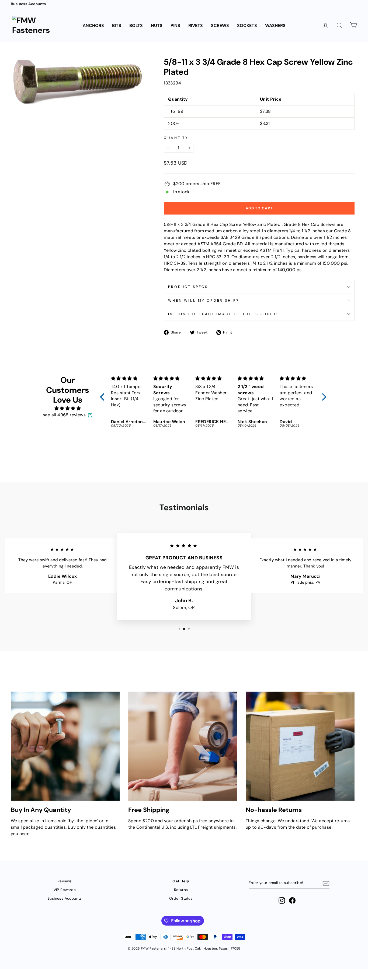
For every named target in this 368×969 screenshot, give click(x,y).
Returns (181, 890)
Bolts (136, 25)
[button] (103, 397)
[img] (68, 408)
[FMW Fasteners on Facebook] (292, 900)
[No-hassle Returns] (300, 746)
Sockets (247, 25)
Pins (175, 25)
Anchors (93, 25)
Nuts (156, 25)
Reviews (64, 881)
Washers (275, 25)
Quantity (176, 137)
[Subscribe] (325, 883)
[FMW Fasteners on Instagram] (282, 900)
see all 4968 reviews (64, 415)
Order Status (181, 898)
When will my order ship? (203, 300)
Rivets (195, 25)
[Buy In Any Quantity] (65, 746)
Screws (220, 25)
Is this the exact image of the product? (223, 314)
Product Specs (188, 286)
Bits (116, 25)
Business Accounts (28, 4)
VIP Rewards (65, 890)
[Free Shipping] (182, 746)
